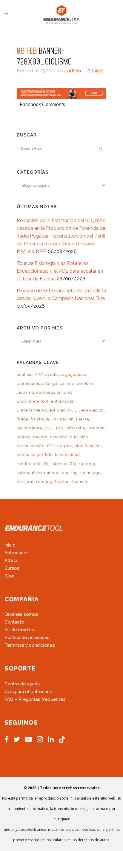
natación (58, 437)
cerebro (85, 383)
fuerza (82, 419)
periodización (30, 446)
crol (68, 392)
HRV (58, 428)
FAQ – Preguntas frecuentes (35, 699)
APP (39, 374)
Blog (9, 576)
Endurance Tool (33, 401)
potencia (25, 455)
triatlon (62, 481)
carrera (67, 383)
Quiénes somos (21, 614)
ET (76, 410)
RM (73, 463)
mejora (40, 437)
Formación (63, 419)
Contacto (14, 622)
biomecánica (30, 383)
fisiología (40, 419)
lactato (24, 437)
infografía (75, 428)
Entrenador (16, 552)
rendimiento (29, 463)
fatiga (22, 419)
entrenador (62, 401)
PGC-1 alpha (59, 446)
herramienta (29, 428)
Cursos (11, 568)
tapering (69, 472)
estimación (61, 410)
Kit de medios (19, 629)
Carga (51, 383)
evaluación (93, 410)
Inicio (10, 545)
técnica (79, 481)
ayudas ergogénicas (65, 374)
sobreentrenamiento (37, 472)
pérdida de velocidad (58, 455)
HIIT (48, 428)
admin (74, 70)
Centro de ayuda (22, 684)
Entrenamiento (32, 410)
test (20, 481)
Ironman (96, 428)
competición (49, 392)
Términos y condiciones (29, 645)
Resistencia (55, 463)
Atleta (11, 560)
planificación (87, 446)
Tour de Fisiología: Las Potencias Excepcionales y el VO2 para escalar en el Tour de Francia (60, 271)
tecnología (91, 472)
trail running (40, 481)
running (87, 463)
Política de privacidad (27, 637)
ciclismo (25, 392)
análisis (24, 374)
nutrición (79, 437)
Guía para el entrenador (29, 691)
